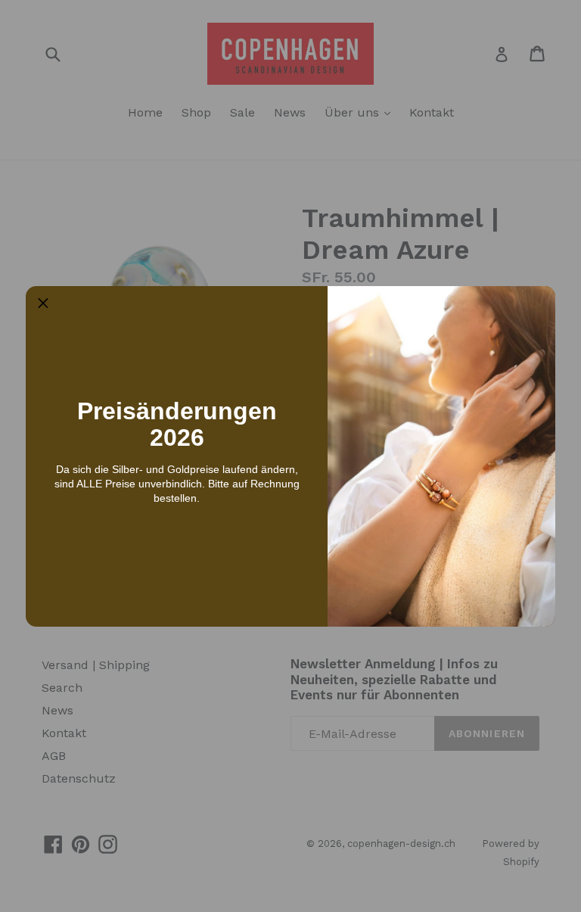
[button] (43, 303)
